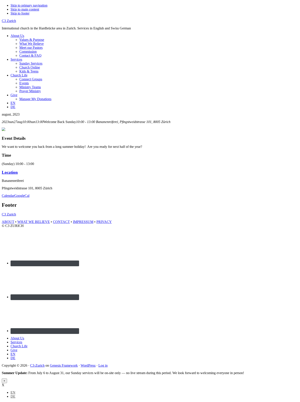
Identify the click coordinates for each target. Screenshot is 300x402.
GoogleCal (21, 195)
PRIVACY (104, 222)
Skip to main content (25, 9)
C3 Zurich (9, 21)
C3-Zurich (37, 365)
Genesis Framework (64, 365)
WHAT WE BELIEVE (33, 222)
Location (10, 172)
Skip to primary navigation (29, 5)
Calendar (8, 195)
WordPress (88, 365)
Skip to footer (20, 13)
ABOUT (8, 222)
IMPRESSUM (83, 222)
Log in (103, 365)
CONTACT (61, 222)
